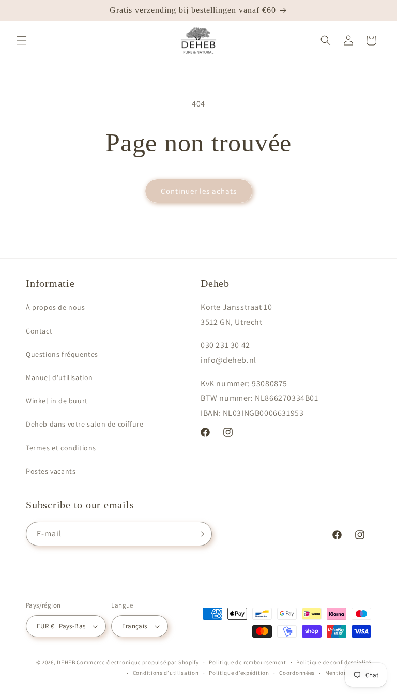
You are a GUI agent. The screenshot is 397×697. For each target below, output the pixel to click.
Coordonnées (297, 672)
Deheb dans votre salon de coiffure (84, 424)
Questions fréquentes (62, 354)
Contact (39, 331)
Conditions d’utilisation (166, 672)
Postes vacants (50, 471)
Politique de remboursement (247, 662)
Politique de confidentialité (333, 662)
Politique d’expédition (239, 672)
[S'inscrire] (200, 534)
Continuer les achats (199, 191)
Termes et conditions (61, 447)
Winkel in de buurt (57, 400)
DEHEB (66, 662)
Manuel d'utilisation (59, 377)
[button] (21, 40)
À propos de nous (55, 307)
